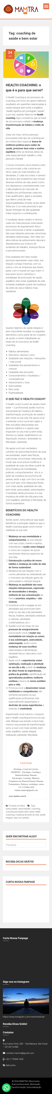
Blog (23, 806)
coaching (35, 809)
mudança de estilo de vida (27, 815)
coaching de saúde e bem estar (20, 812)
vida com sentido (21, 818)
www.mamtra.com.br (17, 796)
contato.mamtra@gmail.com (20, 1053)
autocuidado (11, 809)
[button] (6, 1087)
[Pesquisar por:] (26, 845)
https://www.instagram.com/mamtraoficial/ (24, 1017)
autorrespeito (24, 809)
